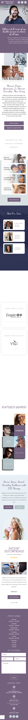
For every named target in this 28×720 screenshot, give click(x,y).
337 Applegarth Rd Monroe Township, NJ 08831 (14, 692)
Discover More (14, 123)
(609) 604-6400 (14, 701)
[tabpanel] (14, 442)
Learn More (14, 47)
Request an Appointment (14, 128)
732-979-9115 (14, 704)
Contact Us (19, 507)
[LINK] (4, 154)
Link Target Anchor (8, 220)
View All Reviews (14, 597)
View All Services (14, 199)
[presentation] (3, 311)
